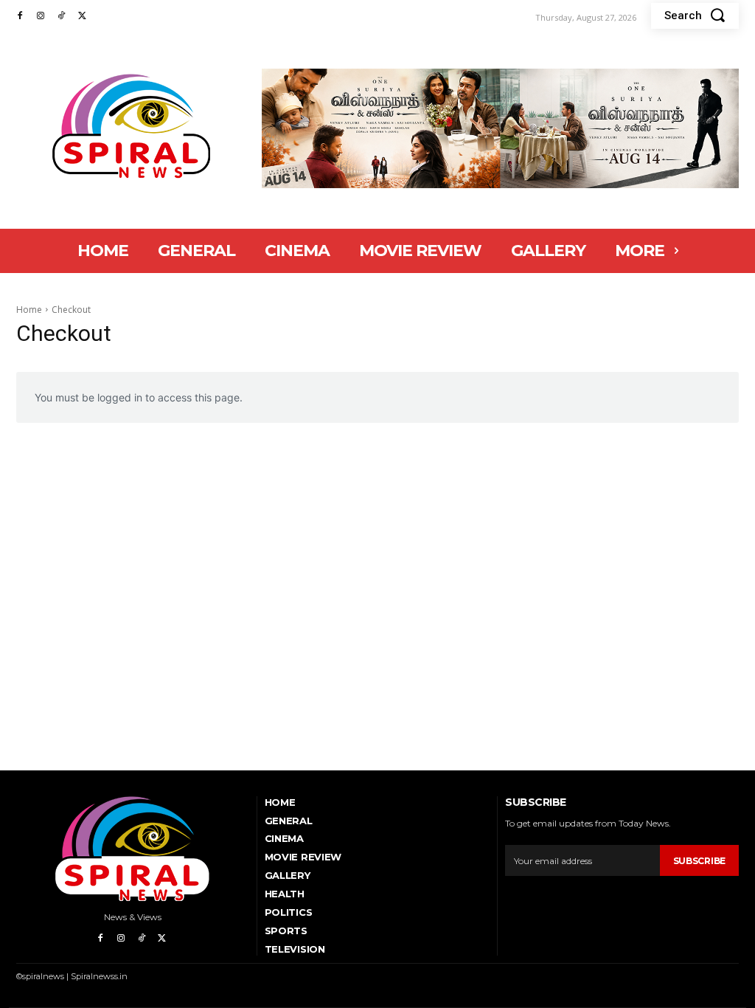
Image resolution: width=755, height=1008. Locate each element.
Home (29, 309)
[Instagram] (40, 16)
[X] (81, 16)
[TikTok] (61, 16)
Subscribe (699, 860)
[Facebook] (20, 16)
